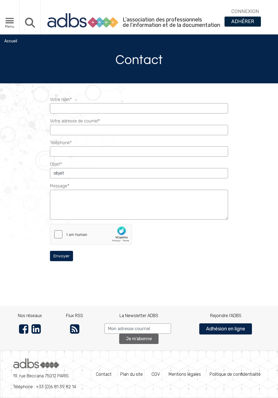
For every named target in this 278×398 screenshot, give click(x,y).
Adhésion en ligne (225, 329)
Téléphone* (61, 142)
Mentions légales (185, 374)
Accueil (10, 41)
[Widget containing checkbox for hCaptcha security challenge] (91, 234)
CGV (155, 374)
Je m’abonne (139, 338)
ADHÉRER (242, 21)
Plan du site (131, 374)
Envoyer (61, 256)
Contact (104, 374)
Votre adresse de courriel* (75, 121)
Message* (59, 185)
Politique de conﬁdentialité (235, 374)
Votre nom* (61, 99)
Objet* (56, 164)
